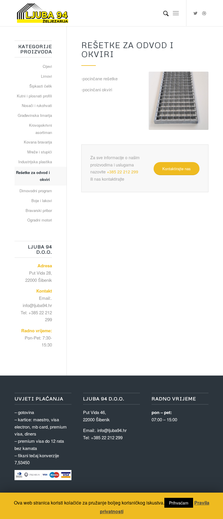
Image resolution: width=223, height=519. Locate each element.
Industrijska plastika (35, 161)
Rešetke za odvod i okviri (33, 176)
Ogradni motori (39, 220)
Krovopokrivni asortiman (40, 128)
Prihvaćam (178, 503)
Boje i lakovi (41, 200)
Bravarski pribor (39, 210)
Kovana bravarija (38, 142)
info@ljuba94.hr (37, 305)
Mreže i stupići (39, 152)
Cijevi (47, 66)
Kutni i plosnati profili (34, 96)
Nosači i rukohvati (37, 105)
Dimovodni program (35, 190)
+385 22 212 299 (122, 172)
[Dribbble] (204, 13)
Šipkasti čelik (40, 86)
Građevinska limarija (35, 115)
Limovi (46, 76)
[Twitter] (195, 13)
